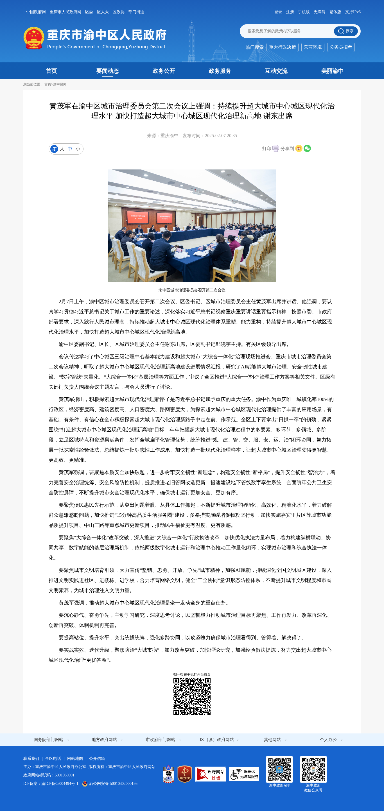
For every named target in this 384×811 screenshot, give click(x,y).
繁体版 (335, 12)
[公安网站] (168, 774)
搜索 (350, 31)
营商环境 (313, 47)
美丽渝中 (332, 71)
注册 (290, 12)
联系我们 (31, 758)
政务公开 (164, 71)
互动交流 (276, 71)
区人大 (103, 12)
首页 (51, 71)
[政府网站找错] (210, 774)
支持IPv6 (353, 12)
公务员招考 (341, 47)
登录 (278, 12)
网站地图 (75, 758)
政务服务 (220, 71)
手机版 (304, 12)
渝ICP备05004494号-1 (59, 783)
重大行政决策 (282, 47)
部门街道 (136, 12)
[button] (270, 149)
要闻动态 (107, 71)
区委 (89, 12)
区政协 (119, 12)
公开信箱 (97, 758)
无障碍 (320, 12)
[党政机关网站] (185, 774)
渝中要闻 (60, 84)
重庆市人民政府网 (65, 12)
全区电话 (53, 758)
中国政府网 (36, 12)
